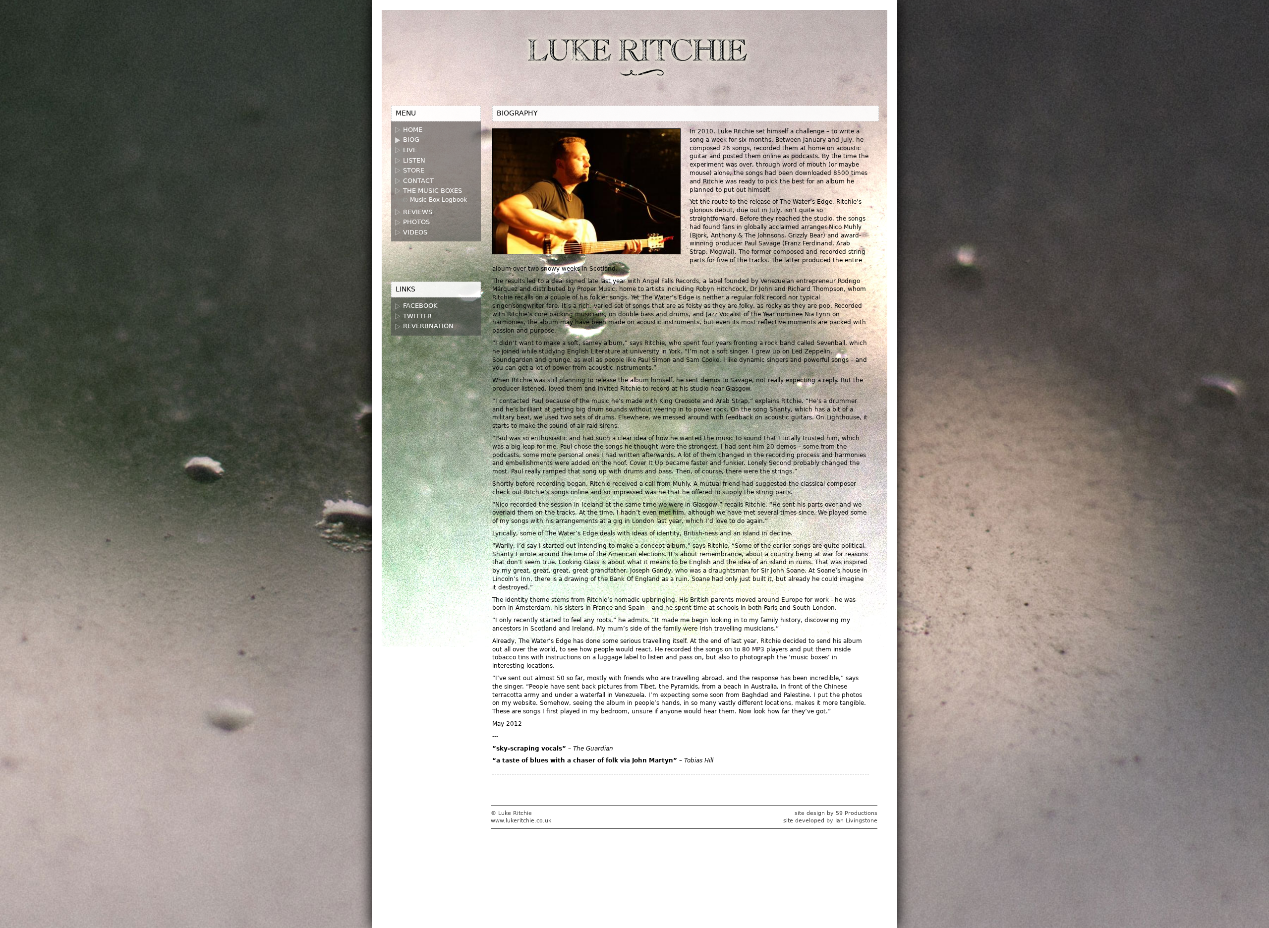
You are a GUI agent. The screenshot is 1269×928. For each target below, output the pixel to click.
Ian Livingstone (856, 820)
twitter (417, 316)
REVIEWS (417, 212)
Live (410, 150)
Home (412, 129)
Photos (416, 222)
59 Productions (856, 813)
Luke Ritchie (634, 59)
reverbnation (428, 326)
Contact (418, 180)
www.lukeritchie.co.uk (521, 820)
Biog (411, 139)
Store (413, 170)
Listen (414, 160)
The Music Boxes (432, 190)
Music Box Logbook (438, 199)
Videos (415, 232)
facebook (420, 305)
